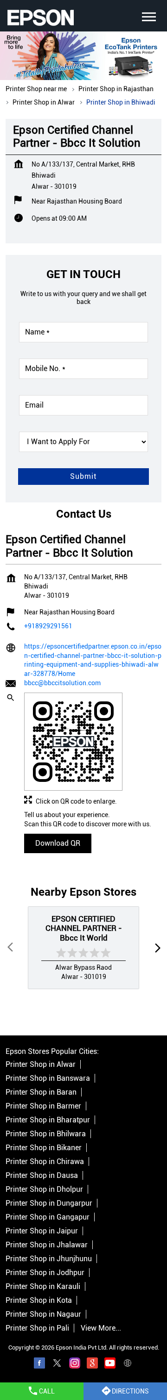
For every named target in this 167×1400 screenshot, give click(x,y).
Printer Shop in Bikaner (44, 1147)
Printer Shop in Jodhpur (45, 1272)
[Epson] (40, 17)
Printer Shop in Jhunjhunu (49, 1258)
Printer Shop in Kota (39, 1300)
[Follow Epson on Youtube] (110, 1365)
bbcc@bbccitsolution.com (62, 683)
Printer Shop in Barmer (43, 1106)
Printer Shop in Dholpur (44, 1189)
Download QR (57, 842)
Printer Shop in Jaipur (42, 1231)
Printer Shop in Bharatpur (48, 1119)
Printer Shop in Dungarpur (49, 1203)
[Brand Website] (127, 1365)
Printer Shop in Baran (41, 1092)
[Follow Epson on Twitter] (57, 1365)
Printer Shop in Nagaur (43, 1314)
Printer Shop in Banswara (48, 1078)
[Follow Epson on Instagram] (75, 1365)
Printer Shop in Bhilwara (46, 1133)
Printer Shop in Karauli (43, 1286)
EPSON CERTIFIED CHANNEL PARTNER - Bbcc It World (83, 928)
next (155, 948)
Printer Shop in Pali (37, 1328)
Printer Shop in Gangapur (48, 1217)
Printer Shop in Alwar (41, 1064)
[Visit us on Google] (92, 1365)
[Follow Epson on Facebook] (39, 1365)
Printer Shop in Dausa (42, 1175)
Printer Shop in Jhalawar (47, 1244)
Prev (11, 948)
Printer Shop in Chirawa (45, 1161)
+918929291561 (48, 625)
